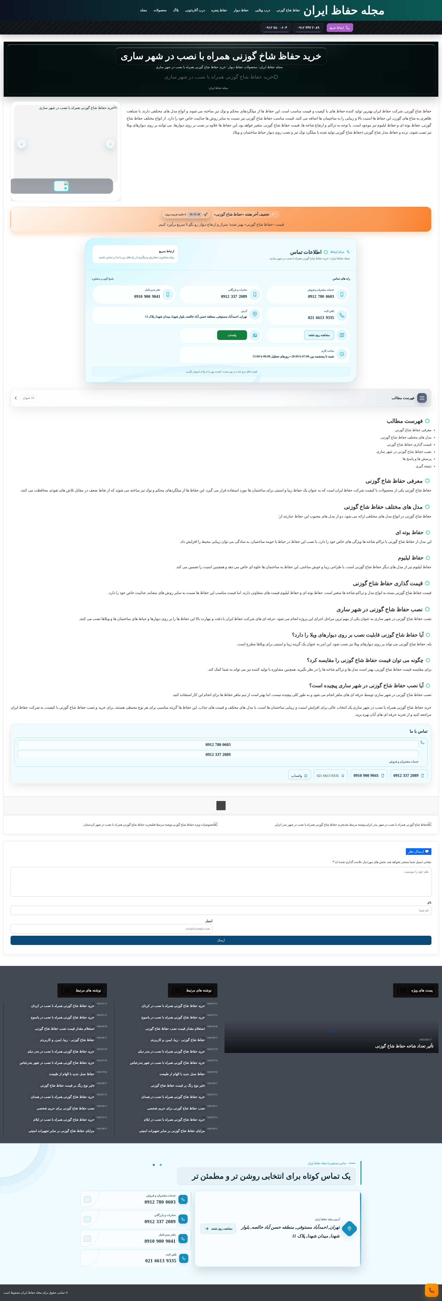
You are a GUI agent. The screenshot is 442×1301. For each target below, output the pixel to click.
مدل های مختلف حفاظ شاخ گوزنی (406, 437)
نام (429, 902)
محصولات (160, 10)
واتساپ (232, 335)
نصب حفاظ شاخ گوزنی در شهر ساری (404, 451)
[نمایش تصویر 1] (61, 186)
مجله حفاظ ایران (271, 67)
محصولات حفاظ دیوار (242, 67)
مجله (143, 10)
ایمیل (208, 921)
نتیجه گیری (423, 466)
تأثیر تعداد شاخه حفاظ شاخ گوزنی (404, 1046)
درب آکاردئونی (195, 10)
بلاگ (176, 10)
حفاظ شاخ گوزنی (288, 10)
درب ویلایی (262, 10)
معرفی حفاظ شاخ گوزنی (413, 430)
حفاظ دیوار (241, 10)
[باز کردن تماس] (431, 1290)
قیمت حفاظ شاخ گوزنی (413, 593)
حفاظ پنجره (219, 10)
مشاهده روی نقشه (319, 335)
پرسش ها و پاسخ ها (417, 459)
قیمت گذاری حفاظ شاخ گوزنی (409, 444)
